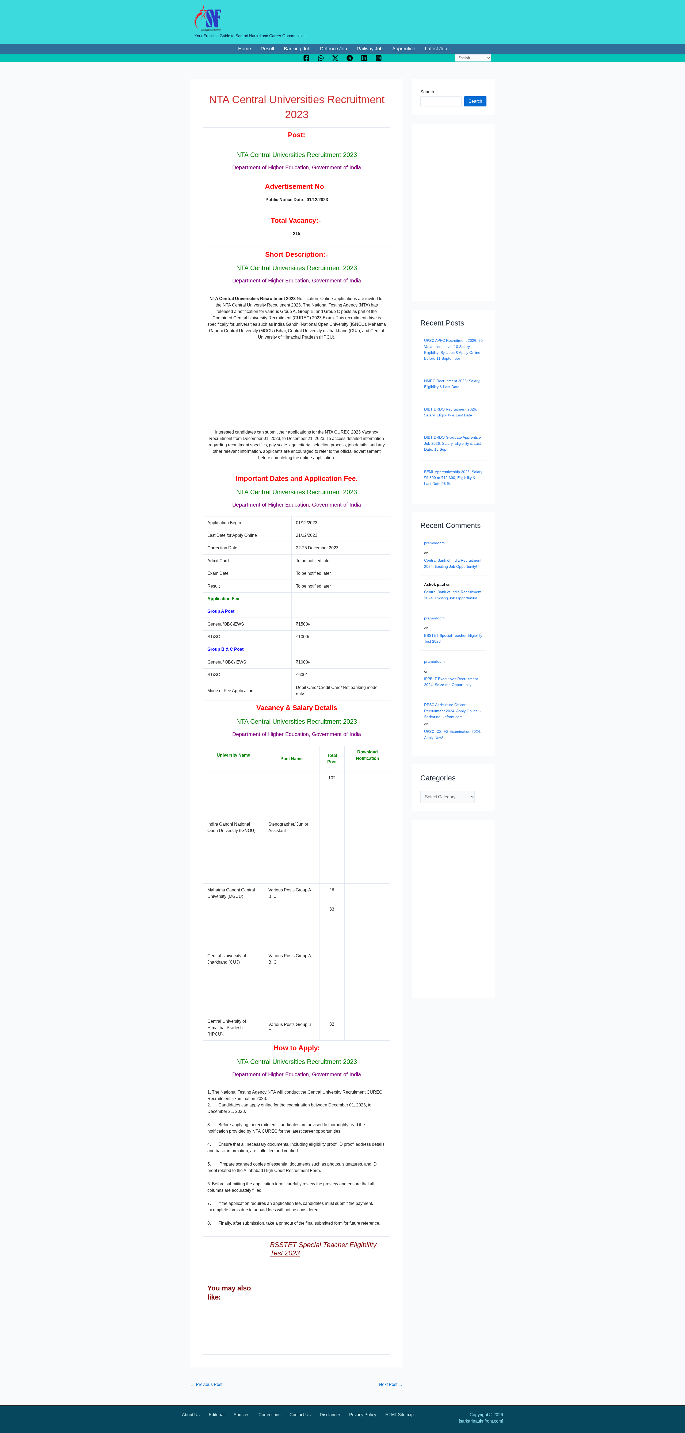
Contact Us (300, 1414)
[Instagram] (378, 58)
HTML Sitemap (399, 1414)
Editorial (216, 1414)
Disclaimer (330, 1414)
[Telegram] (350, 58)
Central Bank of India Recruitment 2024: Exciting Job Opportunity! (452, 563)
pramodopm (434, 543)
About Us (191, 1414)
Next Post (391, 1384)
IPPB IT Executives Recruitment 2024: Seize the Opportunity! (451, 682)
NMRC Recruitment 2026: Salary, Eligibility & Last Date (452, 384)
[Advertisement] (296, 384)
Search (427, 92)
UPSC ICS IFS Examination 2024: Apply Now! (452, 734)
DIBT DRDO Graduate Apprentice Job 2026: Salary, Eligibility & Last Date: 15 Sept (452, 443)
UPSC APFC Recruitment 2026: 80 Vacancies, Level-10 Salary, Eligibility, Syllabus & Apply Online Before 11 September (453, 349)
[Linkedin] (364, 58)
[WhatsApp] (321, 58)
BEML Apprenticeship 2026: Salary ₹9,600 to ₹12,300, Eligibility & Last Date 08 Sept (453, 478)
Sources (241, 1414)
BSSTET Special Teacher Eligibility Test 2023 (453, 638)
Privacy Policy (362, 1414)
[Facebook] (306, 58)
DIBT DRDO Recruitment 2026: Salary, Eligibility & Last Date (450, 412)
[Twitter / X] (335, 58)
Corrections (269, 1414)
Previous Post (206, 1384)
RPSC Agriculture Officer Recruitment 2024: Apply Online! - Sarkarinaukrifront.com (452, 711)
